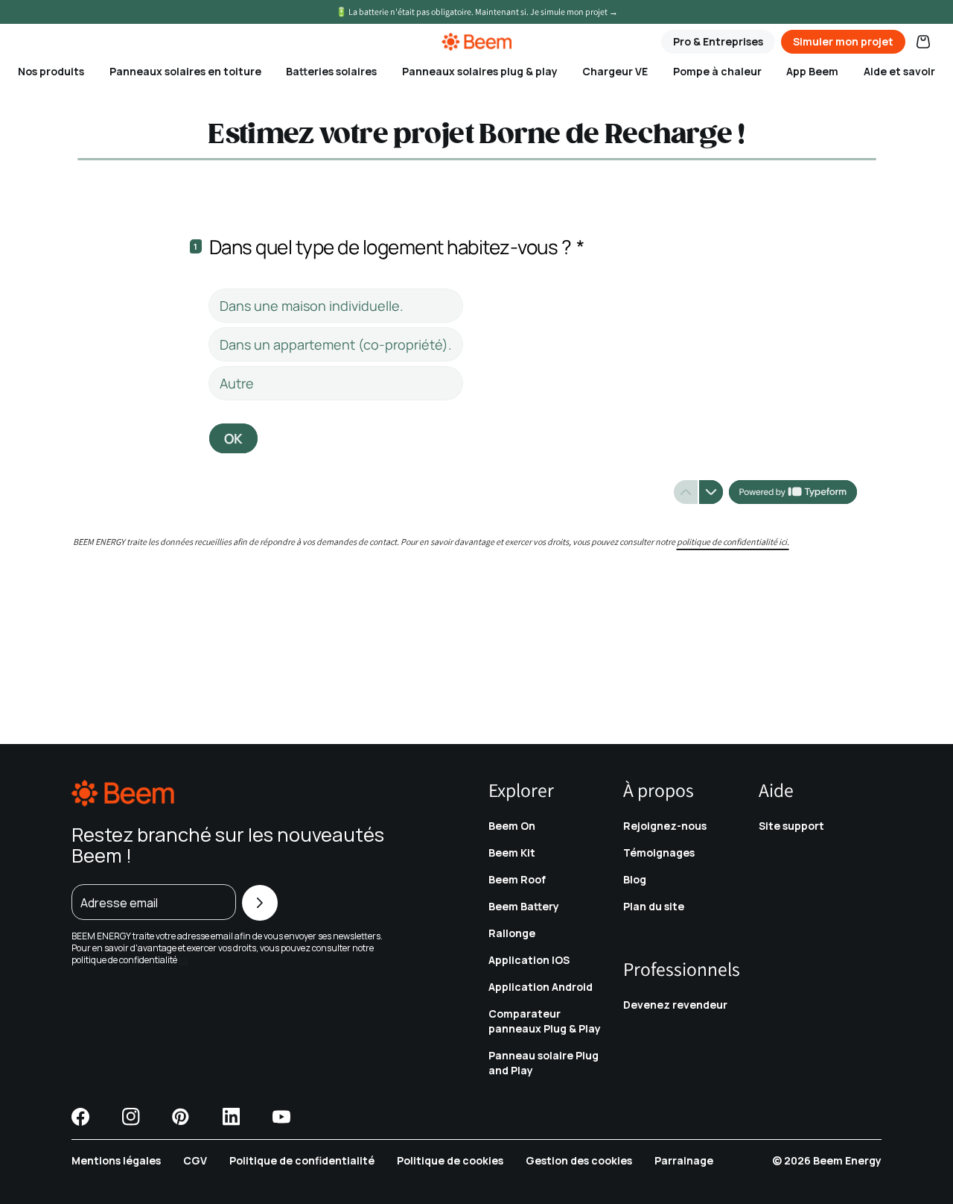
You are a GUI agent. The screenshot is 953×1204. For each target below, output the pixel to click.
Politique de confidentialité (301, 1160)
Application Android (540, 987)
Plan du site (653, 906)
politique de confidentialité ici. (733, 541)
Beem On (511, 826)
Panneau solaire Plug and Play (543, 1062)
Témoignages (659, 852)
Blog (634, 879)
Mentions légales (116, 1160)
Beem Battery (523, 906)
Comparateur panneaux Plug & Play (544, 1021)
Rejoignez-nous (665, 826)
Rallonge (511, 933)
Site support (791, 826)
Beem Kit (511, 852)
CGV (195, 1160)
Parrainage (683, 1160)
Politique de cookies (450, 1160)
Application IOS (529, 960)
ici (183, 960)
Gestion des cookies (579, 1160)
